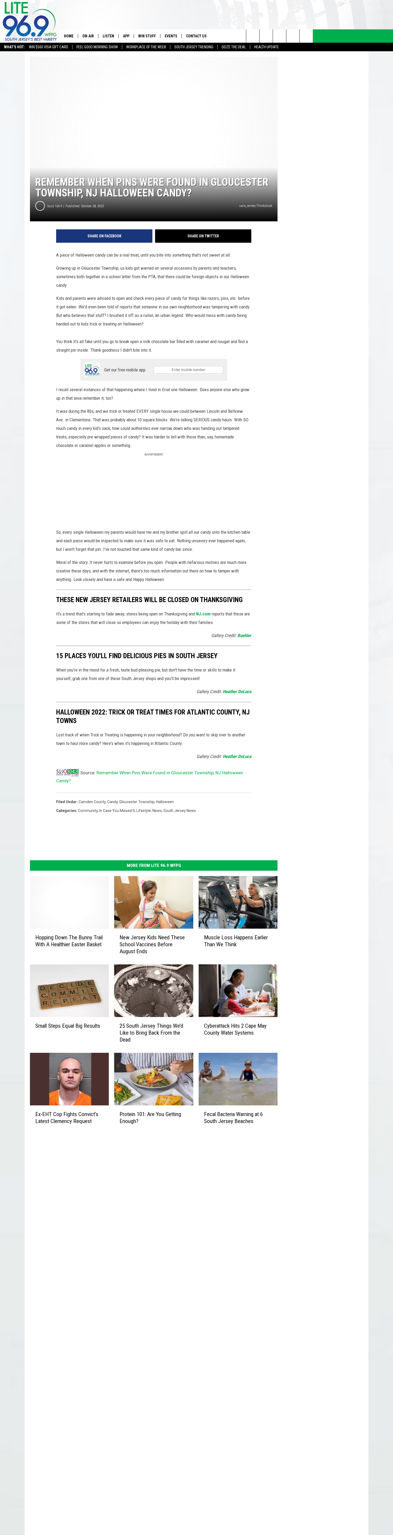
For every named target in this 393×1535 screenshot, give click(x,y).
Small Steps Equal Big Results (67, 1026)
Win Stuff (147, 36)
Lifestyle (143, 810)
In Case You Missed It (117, 810)
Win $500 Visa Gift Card (48, 47)
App (126, 36)
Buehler (244, 635)
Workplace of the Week (146, 47)
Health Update (266, 47)
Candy (112, 802)
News (157, 810)
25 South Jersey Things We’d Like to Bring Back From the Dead (151, 1033)
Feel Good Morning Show (97, 47)
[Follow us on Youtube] (306, 36)
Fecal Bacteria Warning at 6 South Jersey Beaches (233, 1117)
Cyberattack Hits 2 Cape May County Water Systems (235, 1029)
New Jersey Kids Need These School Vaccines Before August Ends (152, 944)
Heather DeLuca (237, 691)
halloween (165, 802)
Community (88, 810)
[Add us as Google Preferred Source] (266, 36)
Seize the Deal (234, 47)
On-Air (88, 36)
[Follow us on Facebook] (279, 36)
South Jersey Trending (193, 47)
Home (69, 36)
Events (171, 36)
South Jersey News (179, 810)
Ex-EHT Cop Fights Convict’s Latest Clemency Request (66, 1117)
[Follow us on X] (292, 36)
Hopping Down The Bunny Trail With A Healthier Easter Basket (69, 941)
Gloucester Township (137, 802)
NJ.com (203, 614)
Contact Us (196, 36)
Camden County (92, 802)
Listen (108, 36)
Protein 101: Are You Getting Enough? (150, 1117)
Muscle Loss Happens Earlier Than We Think (236, 941)
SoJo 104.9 (54, 206)
